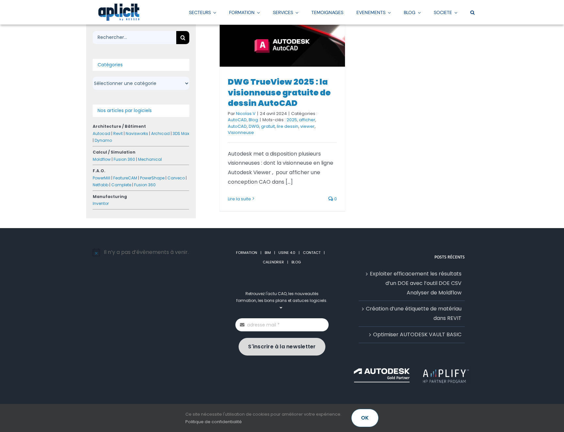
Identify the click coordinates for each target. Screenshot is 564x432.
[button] (472, 12)
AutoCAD (237, 120)
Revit (118, 133)
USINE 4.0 (286, 252)
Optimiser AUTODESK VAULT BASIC (417, 334)
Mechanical (150, 159)
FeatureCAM (125, 178)
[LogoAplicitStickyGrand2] (118, 5)
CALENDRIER (273, 262)
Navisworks (137, 133)
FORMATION (246, 252)
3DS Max (181, 133)
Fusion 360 (124, 159)
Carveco (176, 178)
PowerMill (101, 178)
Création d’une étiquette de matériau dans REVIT (414, 313)
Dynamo (103, 140)
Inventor (101, 203)
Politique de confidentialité (213, 422)
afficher (307, 120)
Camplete (121, 185)
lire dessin (287, 126)
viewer (307, 126)
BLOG (296, 262)
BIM (268, 252)
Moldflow (102, 159)
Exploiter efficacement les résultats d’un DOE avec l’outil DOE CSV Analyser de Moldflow (416, 283)
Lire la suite (239, 199)
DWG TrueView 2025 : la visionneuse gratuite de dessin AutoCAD (279, 92)
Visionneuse (241, 132)
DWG (254, 126)
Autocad (101, 133)
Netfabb (100, 185)
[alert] (152, 252)
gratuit (268, 126)
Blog (253, 120)
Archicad (160, 133)
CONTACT (312, 252)
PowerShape (152, 178)
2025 (292, 120)
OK (365, 418)
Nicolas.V (246, 113)
